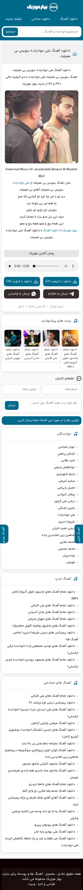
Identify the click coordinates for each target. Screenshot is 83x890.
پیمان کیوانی (66, 494)
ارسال (11, 405)
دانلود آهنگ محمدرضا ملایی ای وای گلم (48, 791)
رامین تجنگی (66, 508)
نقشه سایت (14, 19)
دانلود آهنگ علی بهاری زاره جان (54, 831)
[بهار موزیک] (42, 7)
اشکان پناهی (66, 454)
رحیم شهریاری (65, 474)
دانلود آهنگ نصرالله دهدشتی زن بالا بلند (48, 743)
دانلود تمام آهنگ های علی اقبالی (53, 605)
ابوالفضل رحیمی (64, 467)
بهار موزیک (69, 230)
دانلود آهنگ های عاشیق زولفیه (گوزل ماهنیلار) (43, 625)
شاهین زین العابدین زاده (58, 535)
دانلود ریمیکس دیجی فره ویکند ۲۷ (52, 702)
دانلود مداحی (40, 19)
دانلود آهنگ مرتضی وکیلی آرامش (53, 723)
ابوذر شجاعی (66, 447)
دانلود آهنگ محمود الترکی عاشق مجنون (48, 763)
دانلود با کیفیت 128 (19, 281)
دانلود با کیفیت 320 (58, 281)
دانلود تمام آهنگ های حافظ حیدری (52, 784)
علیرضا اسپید (66, 521)
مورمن (70, 562)
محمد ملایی (67, 542)
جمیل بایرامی (66, 487)
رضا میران (69, 555)
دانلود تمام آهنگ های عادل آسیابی (51, 612)
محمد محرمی (66, 549)
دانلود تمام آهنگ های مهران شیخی (51, 619)
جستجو (10, 31)
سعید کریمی (66, 481)
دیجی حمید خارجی (63, 528)
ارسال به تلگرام (58, 293)
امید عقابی (68, 460)
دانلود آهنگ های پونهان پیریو (54, 825)
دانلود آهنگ (69, 19)
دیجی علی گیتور (64, 501)
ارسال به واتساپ (19, 293)
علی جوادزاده (21, 183)
